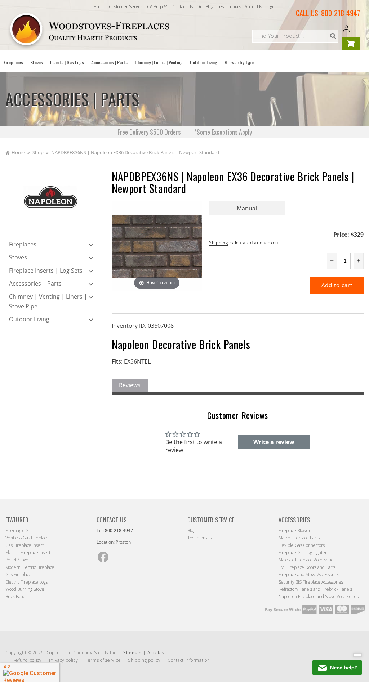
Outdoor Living (29, 319)
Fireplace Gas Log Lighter (303, 552)
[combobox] (295, 36)
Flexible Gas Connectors (302, 545)
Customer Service (126, 7)
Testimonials (229, 7)
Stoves (18, 257)
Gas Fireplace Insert (24, 545)
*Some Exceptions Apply (223, 132)
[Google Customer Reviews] (29, 672)
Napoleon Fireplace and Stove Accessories (319, 596)
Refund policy (27, 660)
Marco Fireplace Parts (299, 538)
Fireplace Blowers (295, 530)
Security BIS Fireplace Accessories (311, 582)
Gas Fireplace (18, 574)
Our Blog (204, 7)
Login (271, 7)
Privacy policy (63, 660)
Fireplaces (22, 244)
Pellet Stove (16, 560)
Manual (247, 208)
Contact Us (182, 7)
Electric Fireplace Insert (27, 552)
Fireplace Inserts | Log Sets (46, 271)
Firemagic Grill (19, 530)
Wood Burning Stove (24, 589)
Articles (156, 653)
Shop (38, 152)
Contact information (189, 660)
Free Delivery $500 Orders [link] (149, 132)
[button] (13, 62)
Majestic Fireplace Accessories (307, 560)
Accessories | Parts (35, 283)
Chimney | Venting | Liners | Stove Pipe (48, 301)
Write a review (273, 442)
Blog (191, 530)
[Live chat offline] (337, 667)
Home (99, 7)
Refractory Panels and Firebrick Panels (315, 589)
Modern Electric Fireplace (29, 567)
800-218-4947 (340, 13)
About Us (253, 7)
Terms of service (103, 660)
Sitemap (132, 653)
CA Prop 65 (158, 7)
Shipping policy (144, 660)
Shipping (218, 243)
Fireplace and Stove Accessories (309, 574)
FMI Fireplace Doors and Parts (307, 567)
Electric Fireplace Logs (26, 582)
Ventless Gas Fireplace (27, 538)
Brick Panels (16, 596)
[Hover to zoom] (157, 246)
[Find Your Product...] (333, 36)
